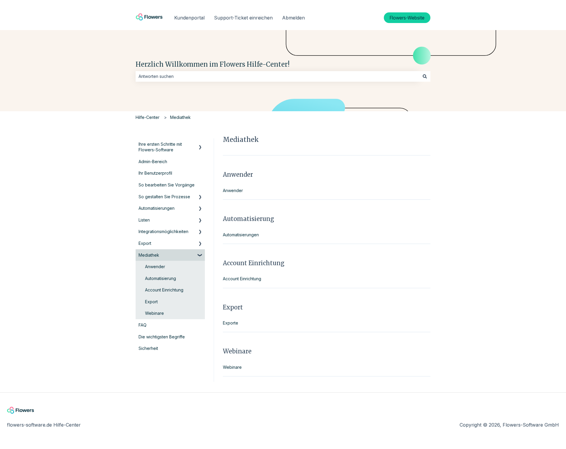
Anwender (233, 190)
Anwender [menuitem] (155, 266)
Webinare (232, 367)
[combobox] (277, 76)
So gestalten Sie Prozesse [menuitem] (164, 196)
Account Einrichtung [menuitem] (164, 289)
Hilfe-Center (147, 117)
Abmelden (293, 18)
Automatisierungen (241, 234)
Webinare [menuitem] (154, 313)
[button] (200, 145)
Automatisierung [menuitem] (160, 278)
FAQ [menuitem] (143, 324)
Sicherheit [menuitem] (148, 348)
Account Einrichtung (242, 278)
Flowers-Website (407, 18)
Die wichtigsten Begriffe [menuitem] (162, 336)
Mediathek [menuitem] (149, 255)
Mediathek (180, 117)
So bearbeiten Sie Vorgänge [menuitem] (167, 184)
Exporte (230, 322)
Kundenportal (189, 18)
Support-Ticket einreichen (243, 18)
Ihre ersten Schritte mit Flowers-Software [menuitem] (160, 147)
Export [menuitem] (145, 243)
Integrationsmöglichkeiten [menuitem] (163, 231)
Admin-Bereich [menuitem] (153, 161)
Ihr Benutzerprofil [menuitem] (155, 173)
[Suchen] (424, 76)
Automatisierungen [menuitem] (157, 208)
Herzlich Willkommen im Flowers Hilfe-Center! (212, 64)
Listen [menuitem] (144, 219)
